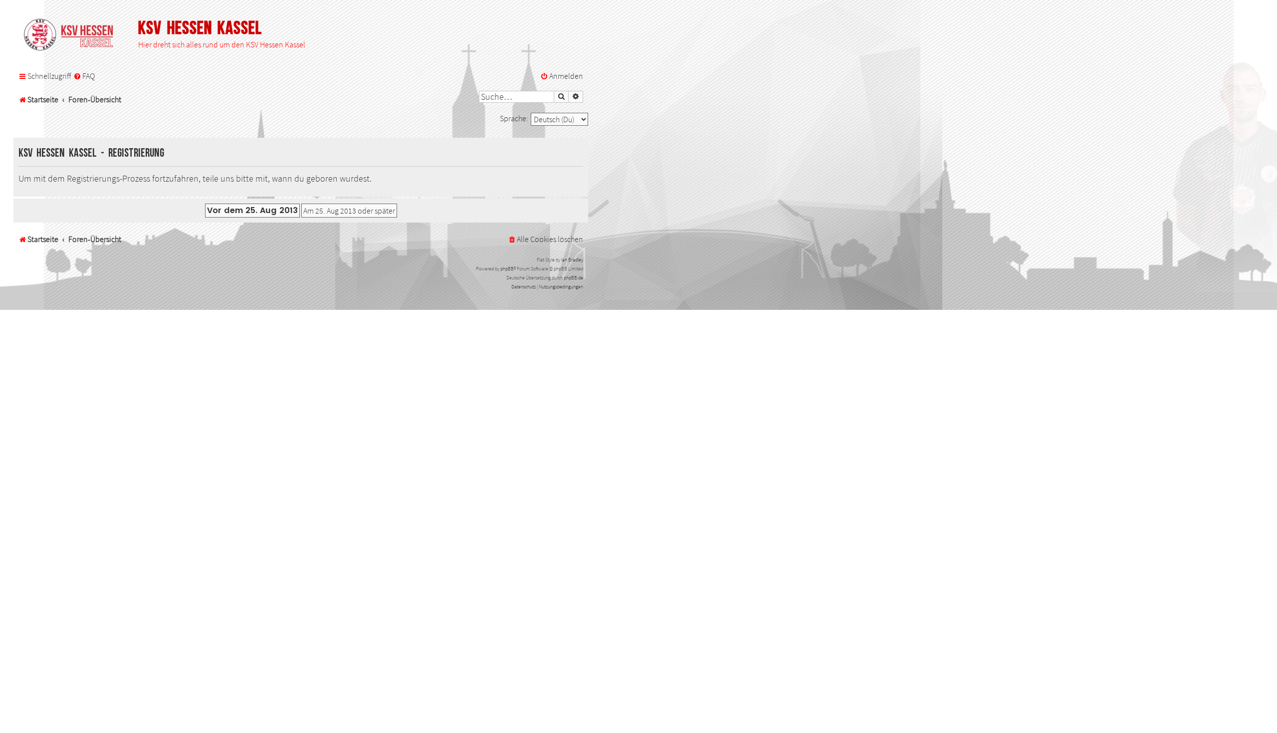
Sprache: (514, 118)
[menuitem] (84, 76)
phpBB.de (573, 277)
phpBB (507, 268)
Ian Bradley (572, 259)
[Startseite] (73, 35)
